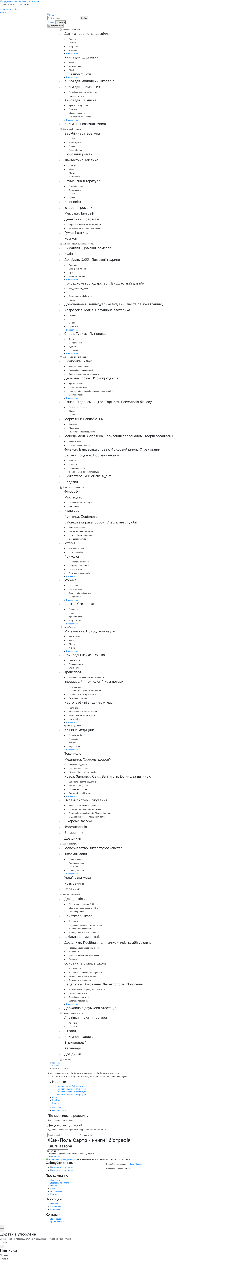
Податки (71, 482)
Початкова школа (78, 916)
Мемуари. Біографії (79, 213)
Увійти (3, 12)
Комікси (70, 238)
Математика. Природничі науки (89, 631)
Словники (72, 889)
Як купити (55, 1180)
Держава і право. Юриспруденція (91, 378)
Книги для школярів (80, 100)
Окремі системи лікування (85, 800)
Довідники (72, 838)
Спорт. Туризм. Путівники (85, 334)
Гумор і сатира (76, 233)
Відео (52, 1188)
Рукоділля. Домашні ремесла (88, 248)
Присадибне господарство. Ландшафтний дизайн (104, 283)
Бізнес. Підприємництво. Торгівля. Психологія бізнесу (108, 402)
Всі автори (57, 1107)
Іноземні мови (75, 854)
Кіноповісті (73, 202)
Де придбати (56, 1219)
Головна (56, 1063)
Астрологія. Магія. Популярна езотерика (97, 310)
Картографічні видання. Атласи (89, 702)
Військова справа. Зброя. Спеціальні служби (100, 522)
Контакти (54, 1194)
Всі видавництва (60, 1110)
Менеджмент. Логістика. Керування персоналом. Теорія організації (118, 436)
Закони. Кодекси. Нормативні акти (92, 455)
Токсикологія (75, 753)
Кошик (60, 22)
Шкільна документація (82, 937)
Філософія (72, 491)
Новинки (54, 1204)
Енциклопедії (75, 1042)
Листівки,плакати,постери (85, 1017)
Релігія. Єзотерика (79, 604)
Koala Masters (136, 1164)
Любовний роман (78, 154)
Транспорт (72, 672)
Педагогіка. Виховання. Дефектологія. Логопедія (103, 984)
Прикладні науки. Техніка (84, 655)
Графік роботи (57, 1221)
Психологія (73, 556)
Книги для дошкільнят (82, 57)
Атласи (70, 1031)
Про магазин (56, 1191)
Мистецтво (73, 497)
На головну (54, 1156)
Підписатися (86, 1135)
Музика (70, 580)
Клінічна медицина (79, 730)
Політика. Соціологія (81, 516)
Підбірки (56, 1100)
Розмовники (74, 883)
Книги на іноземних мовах (85, 124)
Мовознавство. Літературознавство (93, 848)
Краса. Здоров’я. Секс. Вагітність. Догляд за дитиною (107, 776)
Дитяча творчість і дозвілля (87, 34)
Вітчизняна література (82, 181)
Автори (55, 1065)
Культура (71, 511)
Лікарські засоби (78, 821)
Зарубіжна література (82, 133)
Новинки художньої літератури (71, 1089)
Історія (69, 543)
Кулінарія (71, 254)
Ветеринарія (74, 833)
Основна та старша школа (85, 963)
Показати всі (72, 53)
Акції (54, 1097)
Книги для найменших (82, 87)
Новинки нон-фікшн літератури (71, 1094)
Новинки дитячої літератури (70, 1086)
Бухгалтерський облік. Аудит (87, 476)
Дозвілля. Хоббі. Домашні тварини (92, 260)
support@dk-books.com (11, 9)
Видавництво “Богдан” (28, 1)
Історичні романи (78, 208)
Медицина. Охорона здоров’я (87, 759)
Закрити (5, 1259)
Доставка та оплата (59, 1183)
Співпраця (55, 1209)
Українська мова (77, 877)
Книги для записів (79, 1037)
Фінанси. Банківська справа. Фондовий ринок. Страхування (112, 449)
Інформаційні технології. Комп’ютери (93, 682)
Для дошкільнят (77, 899)
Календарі (72, 1048)
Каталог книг (56, 26)
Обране (51, 22)
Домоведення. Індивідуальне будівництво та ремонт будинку (113, 304)
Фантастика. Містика (81, 160)
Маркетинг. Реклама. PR (83, 419)
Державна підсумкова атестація (90, 1008)
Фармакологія (75, 827)
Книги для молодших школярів (89, 81)
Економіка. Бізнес (78, 361)
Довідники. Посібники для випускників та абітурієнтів (107, 943)
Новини (55, 1103)
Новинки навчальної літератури (71, 1092)
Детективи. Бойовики (81, 219)
